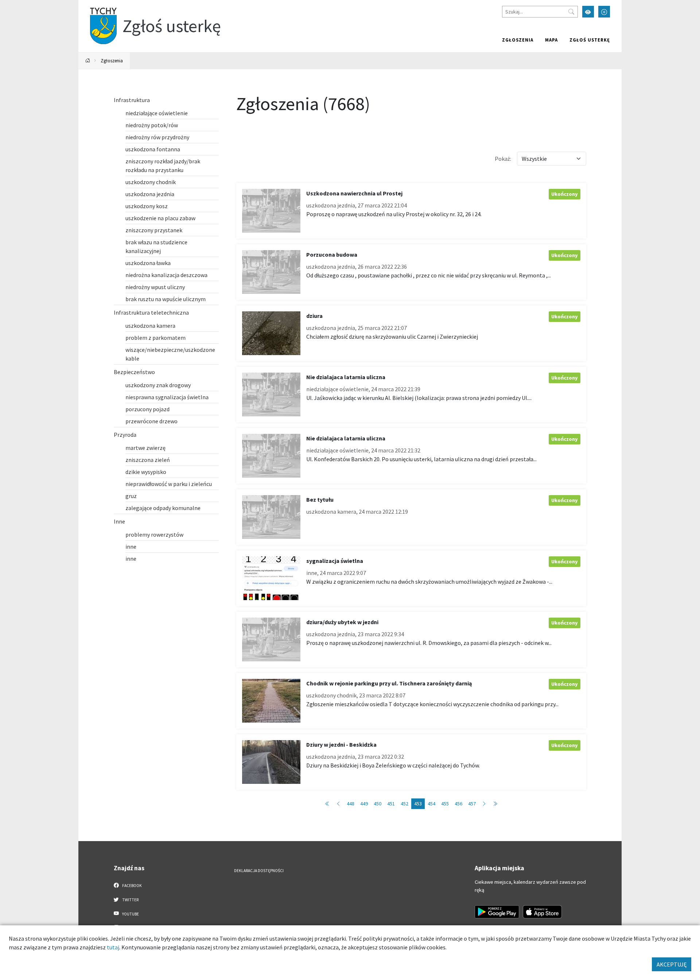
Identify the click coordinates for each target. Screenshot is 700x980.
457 (472, 803)
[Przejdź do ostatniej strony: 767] (495, 803)
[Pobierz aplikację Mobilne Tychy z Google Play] (497, 911)
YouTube (130, 914)
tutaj (113, 947)
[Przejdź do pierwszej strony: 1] (327, 803)
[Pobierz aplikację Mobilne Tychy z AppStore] (542, 911)
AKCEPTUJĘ (672, 964)
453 (418, 803)
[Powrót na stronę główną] (88, 60)
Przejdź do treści (97, 4)
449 (364, 803)
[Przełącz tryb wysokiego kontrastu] (588, 12)
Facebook (131, 885)
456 (458, 803)
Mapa (551, 40)
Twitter (130, 899)
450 (377, 803)
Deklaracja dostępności (259, 870)
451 (391, 803)
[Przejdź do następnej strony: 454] (484, 803)
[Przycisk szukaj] (571, 12)
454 (431, 803)
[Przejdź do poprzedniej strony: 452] (338, 803)
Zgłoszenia (517, 40)
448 (350, 803)
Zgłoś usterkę (589, 40)
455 (445, 803)
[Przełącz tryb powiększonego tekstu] (604, 12)
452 (404, 803)
